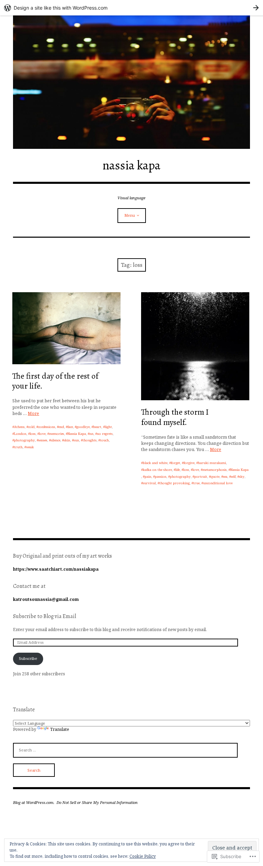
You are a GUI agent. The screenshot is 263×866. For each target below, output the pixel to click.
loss (33, 433)
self (233, 476)
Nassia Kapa (76, 433)
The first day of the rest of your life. (55, 380)
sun (76, 440)
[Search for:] (125, 749)
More (33, 413)
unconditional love (218, 483)
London (20, 433)
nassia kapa (131, 165)
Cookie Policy (142, 856)
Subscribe (28, 658)
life (177, 469)
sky (242, 476)
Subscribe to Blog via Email (44, 616)
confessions (46, 427)
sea (225, 476)
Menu (129, 215)
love (42, 433)
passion (160, 476)
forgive (189, 463)
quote (215, 476)
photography (24, 440)
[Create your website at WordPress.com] (131, 7)
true (196, 483)
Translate (59, 729)
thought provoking (174, 483)
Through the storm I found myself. (175, 416)
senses (42, 440)
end (61, 427)
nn (91, 433)
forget (175, 463)
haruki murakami (212, 463)
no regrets (105, 433)
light (108, 427)
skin (67, 440)
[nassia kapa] (131, 82)
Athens (19, 427)
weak (30, 447)
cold (31, 427)
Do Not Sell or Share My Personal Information (97, 802)
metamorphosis (214, 469)
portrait (200, 476)
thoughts (90, 440)
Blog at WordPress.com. (33, 802)
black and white (155, 463)
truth (18, 447)
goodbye (83, 427)
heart (97, 427)
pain (148, 476)
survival (149, 483)
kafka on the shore (157, 469)
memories (56, 433)
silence (55, 440)
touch (104, 440)
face (70, 427)
